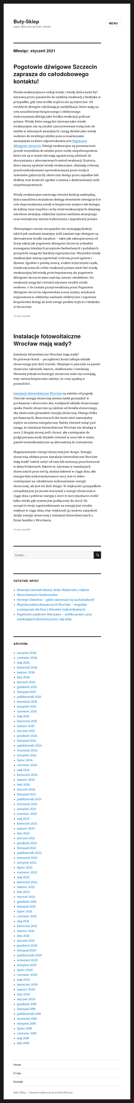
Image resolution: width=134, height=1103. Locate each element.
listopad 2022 (26, 848)
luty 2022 (23, 892)
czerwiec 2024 (27, 765)
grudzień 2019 (26, 1004)
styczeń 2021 (26, 940)
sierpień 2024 (26, 755)
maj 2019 (23, 1038)
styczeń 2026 (26, 682)
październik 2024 (29, 745)
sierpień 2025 (26, 706)
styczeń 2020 (26, 999)
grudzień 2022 (27, 843)
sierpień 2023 (26, 809)
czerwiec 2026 (27, 657)
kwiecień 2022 (27, 882)
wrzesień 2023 (27, 804)
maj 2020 (23, 979)
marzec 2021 (25, 931)
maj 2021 (23, 921)
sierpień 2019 (26, 1023)
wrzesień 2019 (27, 1018)
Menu (113, 23)
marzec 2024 (26, 779)
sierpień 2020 (27, 965)
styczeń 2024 (26, 789)
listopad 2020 (26, 950)
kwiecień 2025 (27, 721)
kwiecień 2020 (27, 984)
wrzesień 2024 (27, 750)
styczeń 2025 (26, 731)
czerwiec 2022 (27, 872)
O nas (17, 1073)
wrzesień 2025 (27, 701)
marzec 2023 (26, 828)
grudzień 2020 (27, 945)
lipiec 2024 (25, 760)
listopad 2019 (26, 1009)
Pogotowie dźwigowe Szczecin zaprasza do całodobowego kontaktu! (55, 73)
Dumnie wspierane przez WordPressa (51, 1092)
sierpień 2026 (26, 653)
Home (17, 1065)
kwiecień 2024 (27, 775)
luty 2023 (23, 833)
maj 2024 (23, 770)
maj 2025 (23, 716)
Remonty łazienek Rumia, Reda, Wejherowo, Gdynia (53, 590)
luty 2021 (23, 935)
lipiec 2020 (25, 970)
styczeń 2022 (26, 896)
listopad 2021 (26, 906)
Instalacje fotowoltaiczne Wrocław (37, 393)
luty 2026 (23, 677)
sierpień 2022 (26, 862)
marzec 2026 (26, 672)
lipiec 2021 (24, 911)
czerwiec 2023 (27, 814)
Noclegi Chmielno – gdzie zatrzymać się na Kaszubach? (56, 599)
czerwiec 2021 (26, 916)
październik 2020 (29, 955)
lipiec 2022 (24, 867)
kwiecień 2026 (27, 667)
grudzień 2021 (26, 901)
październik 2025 (29, 696)
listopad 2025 (26, 692)
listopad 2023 (26, 794)
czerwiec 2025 (27, 711)
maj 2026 (23, 662)
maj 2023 (23, 818)
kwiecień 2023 (27, 823)
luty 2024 (23, 784)
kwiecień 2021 (27, 926)
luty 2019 (23, 1043)
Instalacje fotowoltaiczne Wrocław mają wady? (47, 339)
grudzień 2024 (27, 735)
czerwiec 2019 (26, 1033)
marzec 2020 (26, 989)
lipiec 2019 (24, 1028)
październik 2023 (29, 799)
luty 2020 (23, 994)
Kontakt (18, 1082)
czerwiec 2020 (27, 975)
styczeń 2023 (26, 838)
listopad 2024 (26, 740)
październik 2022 (29, 853)
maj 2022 (23, 877)
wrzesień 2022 (27, 857)
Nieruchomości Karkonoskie (37, 595)
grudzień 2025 (27, 687)
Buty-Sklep (26, 21)
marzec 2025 (26, 726)
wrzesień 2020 (27, 960)
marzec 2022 (26, 887)
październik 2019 (29, 1014)
